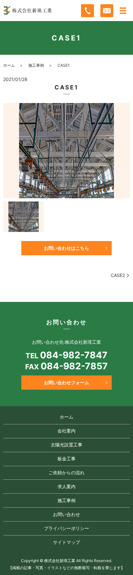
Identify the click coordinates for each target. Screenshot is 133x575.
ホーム (9, 65)
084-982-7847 (73, 355)
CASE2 (118, 275)
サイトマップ (66, 542)
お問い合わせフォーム (66, 382)
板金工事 (66, 458)
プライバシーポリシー (66, 528)
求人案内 (66, 486)
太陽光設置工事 (66, 444)
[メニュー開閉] (123, 10)
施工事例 (36, 65)
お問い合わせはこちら (66, 248)
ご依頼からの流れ (66, 472)
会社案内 (66, 430)
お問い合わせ (66, 514)
